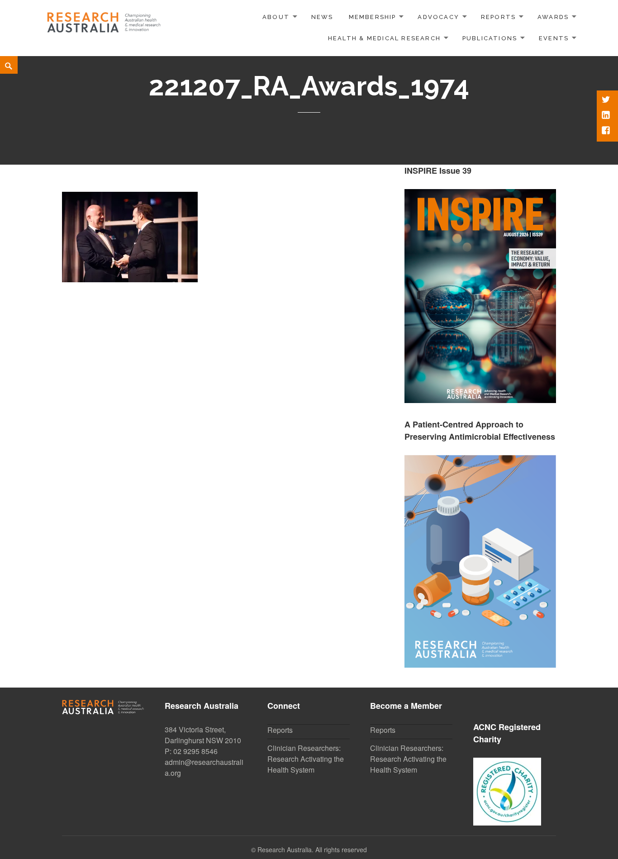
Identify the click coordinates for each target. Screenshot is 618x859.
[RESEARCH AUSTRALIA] (104, 19)
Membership (372, 17)
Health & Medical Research (384, 38)
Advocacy (438, 17)
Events (554, 38)
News (322, 17)
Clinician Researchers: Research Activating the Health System (305, 759)
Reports (498, 17)
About (276, 17)
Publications (490, 38)
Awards (553, 17)
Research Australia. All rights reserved (312, 849)
